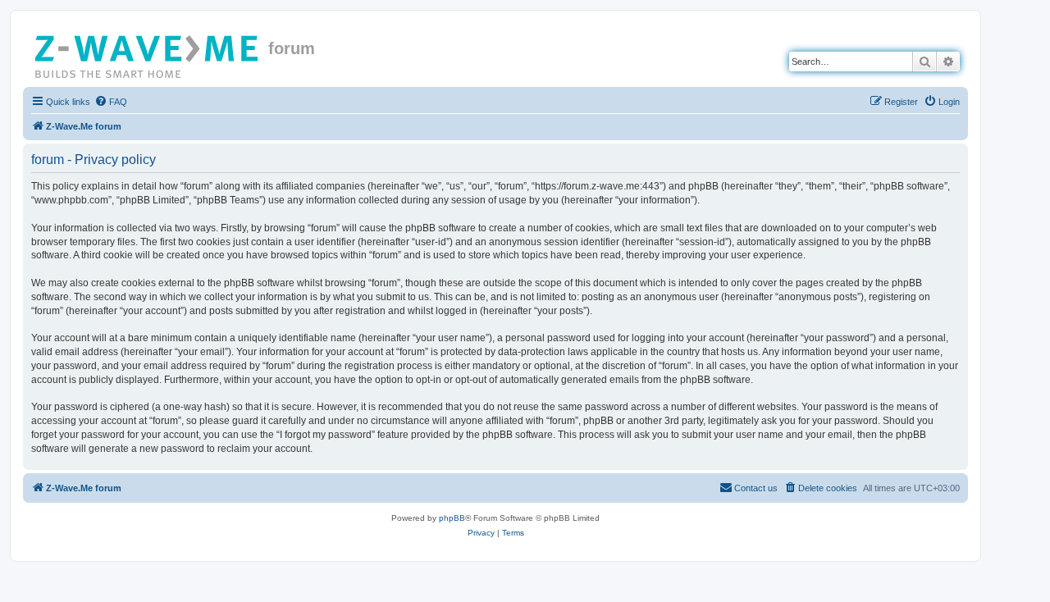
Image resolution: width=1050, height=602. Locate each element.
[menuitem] (110, 102)
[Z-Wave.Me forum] (147, 53)
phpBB (452, 517)
